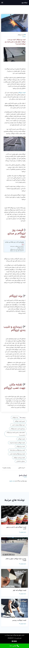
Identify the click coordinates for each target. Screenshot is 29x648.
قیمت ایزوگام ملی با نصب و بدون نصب (16, 528)
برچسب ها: (23, 417)
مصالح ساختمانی (21, 461)
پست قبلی (21, 468)
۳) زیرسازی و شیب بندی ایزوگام (16, 249)
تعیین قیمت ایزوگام (20, 421)
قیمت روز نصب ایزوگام (19, 458)
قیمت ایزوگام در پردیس (19, 620)
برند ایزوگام (15, 417)
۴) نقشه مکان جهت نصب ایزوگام (16, 250)
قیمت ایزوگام (21, 35)
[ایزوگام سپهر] (24, 2)
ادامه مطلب (23, 532)
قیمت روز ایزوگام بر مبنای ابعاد (17, 450)
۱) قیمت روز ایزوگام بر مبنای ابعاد (16, 246)
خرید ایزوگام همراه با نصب (18, 425)
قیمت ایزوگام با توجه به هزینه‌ (17, 443)
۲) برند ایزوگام (20, 248)
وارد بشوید (12, 481)
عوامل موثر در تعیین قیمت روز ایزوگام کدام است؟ (16, 433)
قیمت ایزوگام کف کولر (19, 590)
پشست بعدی (7, 468)
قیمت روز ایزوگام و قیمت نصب (17, 454)
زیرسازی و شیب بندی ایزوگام (18, 429)
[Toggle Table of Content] (22, 244)
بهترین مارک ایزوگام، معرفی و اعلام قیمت (16, 560)
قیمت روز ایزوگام (21, 446)
